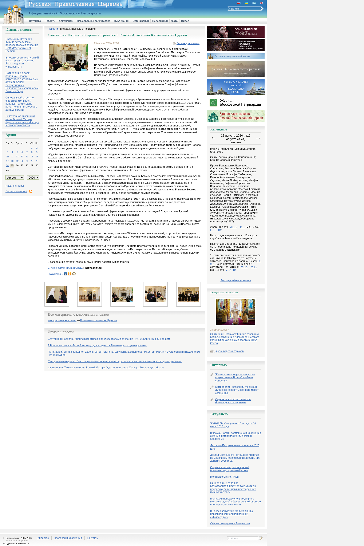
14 (27, 156)
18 (12, 161)
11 (12, 156)
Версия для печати (188, 43)
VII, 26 (244, 267)
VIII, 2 (254, 267)
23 (37, 161)
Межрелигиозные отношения (78, 28)
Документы (66, 21)
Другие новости (61, 332)
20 (22, 161)
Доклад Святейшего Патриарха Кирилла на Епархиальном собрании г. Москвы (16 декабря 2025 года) (235, 457)
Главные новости (19, 29)
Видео (185, 21)
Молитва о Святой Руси (224, 476)
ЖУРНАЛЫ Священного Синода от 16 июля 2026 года (233, 425)
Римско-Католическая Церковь (98, 320)
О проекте (43, 538)
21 (27, 161)
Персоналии (160, 21)
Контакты (92, 538)
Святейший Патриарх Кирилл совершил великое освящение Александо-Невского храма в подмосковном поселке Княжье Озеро (234, 339)
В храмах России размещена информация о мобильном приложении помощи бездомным (235, 436)
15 (32, 156)
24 (7, 165)
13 (22, 156)
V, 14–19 (231, 269)
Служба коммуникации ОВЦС (65, 267)
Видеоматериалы (224, 292)
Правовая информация (68, 538)
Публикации (121, 21)
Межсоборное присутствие (93, 21)
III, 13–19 (215, 229)
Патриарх (35, 21)
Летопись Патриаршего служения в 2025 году (234, 447)
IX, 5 (242, 227)
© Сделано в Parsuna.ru (16, 543)
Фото (174, 21)
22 (32, 161)
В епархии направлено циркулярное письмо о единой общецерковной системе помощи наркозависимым (235, 501)
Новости (50, 21)
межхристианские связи (62, 320)
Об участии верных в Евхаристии (230, 523)
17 (7, 161)
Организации (141, 21)
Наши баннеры (14, 185)
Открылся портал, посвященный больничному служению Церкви (229, 469)
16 (37, 156)
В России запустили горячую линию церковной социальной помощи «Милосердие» (231, 514)
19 (17, 161)
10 (7, 156)
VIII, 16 (233, 227)
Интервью (218, 365)
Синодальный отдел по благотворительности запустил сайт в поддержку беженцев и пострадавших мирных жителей (233, 488)
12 (17, 156)
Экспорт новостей (16, 191)
